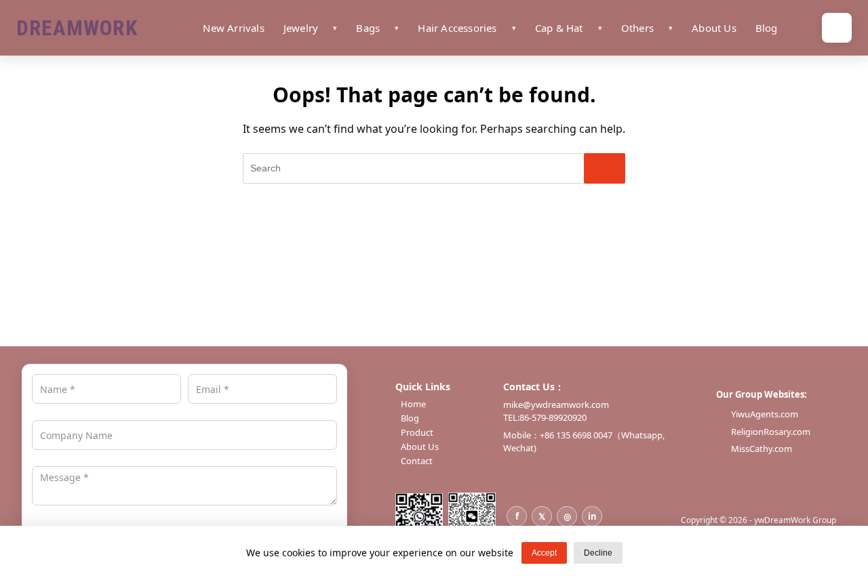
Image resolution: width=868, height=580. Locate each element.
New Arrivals (233, 28)
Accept (544, 553)
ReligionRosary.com (770, 432)
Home (413, 404)
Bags (368, 28)
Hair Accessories (457, 28)
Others (637, 28)
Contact (417, 461)
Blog (766, 28)
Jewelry (300, 28)
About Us (714, 28)
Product (417, 432)
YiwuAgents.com (764, 414)
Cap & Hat (559, 28)
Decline (598, 553)
